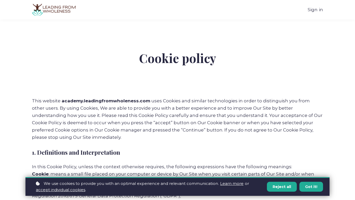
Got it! (311, 186)
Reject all (282, 186)
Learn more (232, 183)
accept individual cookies (60, 189)
